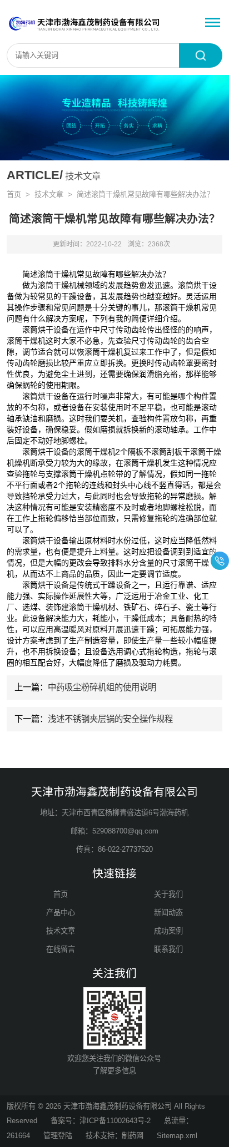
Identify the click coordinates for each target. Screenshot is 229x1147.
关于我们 (168, 894)
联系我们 (168, 949)
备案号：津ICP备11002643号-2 (101, 1120)
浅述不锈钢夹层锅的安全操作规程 (110, 719)
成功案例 (168, 931)
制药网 (132, 1135)
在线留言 (60, 949)
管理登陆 (57, 1135)
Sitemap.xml (177, 1135)
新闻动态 (168, 912)
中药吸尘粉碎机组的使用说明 (102, 687)
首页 (14, 194)
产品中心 (60, 912)
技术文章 (48, 194)
